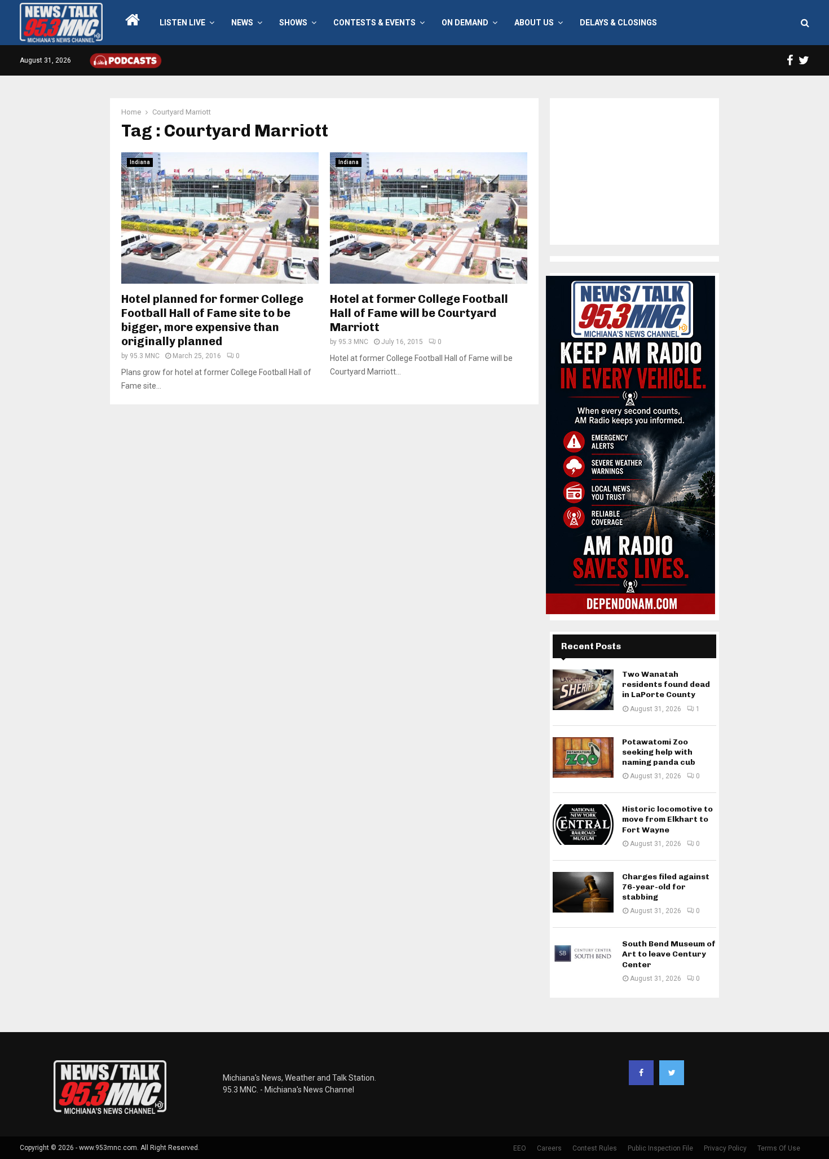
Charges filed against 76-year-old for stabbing (665, 887)
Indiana (140, 162)
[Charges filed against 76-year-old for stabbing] (583, 892)
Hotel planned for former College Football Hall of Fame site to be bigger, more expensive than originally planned (212, 320)
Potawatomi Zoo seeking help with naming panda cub (658, 752)
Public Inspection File (660, 1148)
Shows (293, 22)
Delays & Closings (618, 22)
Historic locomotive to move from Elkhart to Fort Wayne (667, 819)
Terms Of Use (778, 1148)
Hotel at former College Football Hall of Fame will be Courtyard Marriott (419, 313)
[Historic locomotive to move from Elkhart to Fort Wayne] (583, 824)
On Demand (465, 22)
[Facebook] (641, 1072)
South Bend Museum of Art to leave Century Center (669, 954)
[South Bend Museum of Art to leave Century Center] (583, 959)
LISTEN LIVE (182, 22)
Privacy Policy (725, 1148)
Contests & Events (374, 22)
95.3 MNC (145, 356)
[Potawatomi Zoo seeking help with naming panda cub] (583, 757)
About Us (534, 22)
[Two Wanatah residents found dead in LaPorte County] (583, 689)
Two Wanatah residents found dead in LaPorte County (666, 684)
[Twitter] (671, 1072)
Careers (549, 1148)
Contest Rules (594, 1148)
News (242, 22)
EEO (519, 1148)
